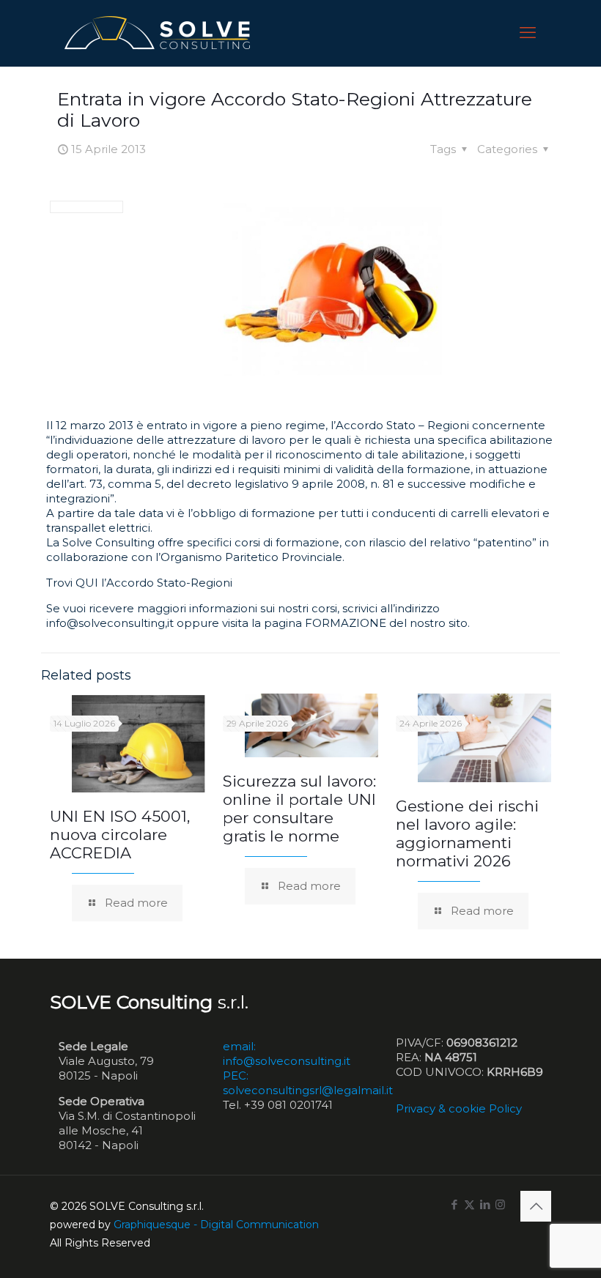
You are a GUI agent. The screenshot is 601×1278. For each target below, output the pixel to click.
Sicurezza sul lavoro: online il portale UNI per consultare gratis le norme (299, 808)
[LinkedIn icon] (484, 1204)
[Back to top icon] (535, 1206)
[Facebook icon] (454, 1204)
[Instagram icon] (500, 1204)
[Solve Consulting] (160, 33)
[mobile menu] (527, 33)
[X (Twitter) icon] (469, 1204)
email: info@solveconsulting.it (286, 1053)
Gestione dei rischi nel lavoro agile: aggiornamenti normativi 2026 (467, 833)
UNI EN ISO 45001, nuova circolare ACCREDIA (120, 834)
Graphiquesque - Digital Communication (216, 1224)
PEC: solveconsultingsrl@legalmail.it (308, 1083)
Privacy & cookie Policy (459, 1108)
